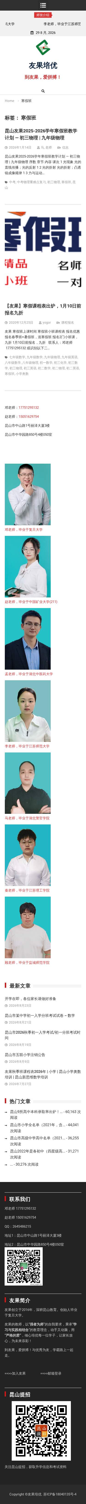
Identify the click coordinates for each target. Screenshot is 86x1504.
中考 (12, 182)
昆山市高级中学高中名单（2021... (37, 1138)
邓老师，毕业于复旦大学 (24, 530)
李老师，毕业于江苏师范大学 (43, 24)
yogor (47, 322)
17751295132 (29, 408)
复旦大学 (15, 1315)
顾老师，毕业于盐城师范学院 (27, 963)
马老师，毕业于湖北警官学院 (27, 818)
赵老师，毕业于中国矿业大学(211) (31, 602)
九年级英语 (69, 357)
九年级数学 (35, 357)
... (11, 1164)
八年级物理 (30, 362)
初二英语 (72, 368)
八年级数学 (13, 362)
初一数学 (46, 362)
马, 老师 (46, 147)
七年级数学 (17, 357)
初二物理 (58, 368)
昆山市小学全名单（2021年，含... (37, 1125)
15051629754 (29, 417)
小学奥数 (22, 374)
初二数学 (44, 368)
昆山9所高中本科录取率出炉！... (36, 1112)
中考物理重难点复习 (31, 182)
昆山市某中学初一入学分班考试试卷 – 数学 (40, 1015)
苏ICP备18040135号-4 (59, 1494)
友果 (8, 1310)
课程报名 (67, 322)
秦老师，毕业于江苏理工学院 (27, 890)
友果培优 (43, 64)
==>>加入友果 (15, 1373)
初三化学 (60, 362)
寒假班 (66, 182)
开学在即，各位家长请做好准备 (30, 999)
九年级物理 (52, 357)
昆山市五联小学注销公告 (25, 1055)
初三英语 (30, 368)
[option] (43, 24)
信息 (65, 147)
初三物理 (53, 182)
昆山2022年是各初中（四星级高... (37, 1151)
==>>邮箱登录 (50, 1373)
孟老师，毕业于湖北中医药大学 (29, 674)
